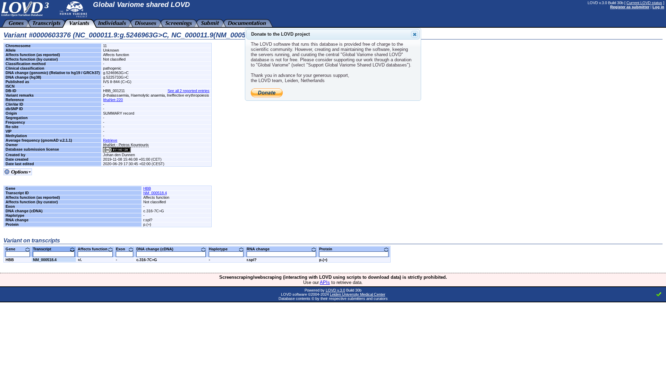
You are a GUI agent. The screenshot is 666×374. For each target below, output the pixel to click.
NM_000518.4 (155, 193)
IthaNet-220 (113, 100)
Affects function (95, 249)
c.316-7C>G (146, 260)
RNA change (261, 249)
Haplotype (221, 249)
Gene (13, 249)
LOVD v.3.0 (335, 290)
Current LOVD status (644, 3)
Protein (328, 249)
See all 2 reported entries (189, 91)
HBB (147, 188)
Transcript (45, 249)
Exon (123, 249)
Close (414, 34)
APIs (325, 282)
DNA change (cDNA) (157, 249)
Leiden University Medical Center (357, 294)
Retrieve (110, 140)
